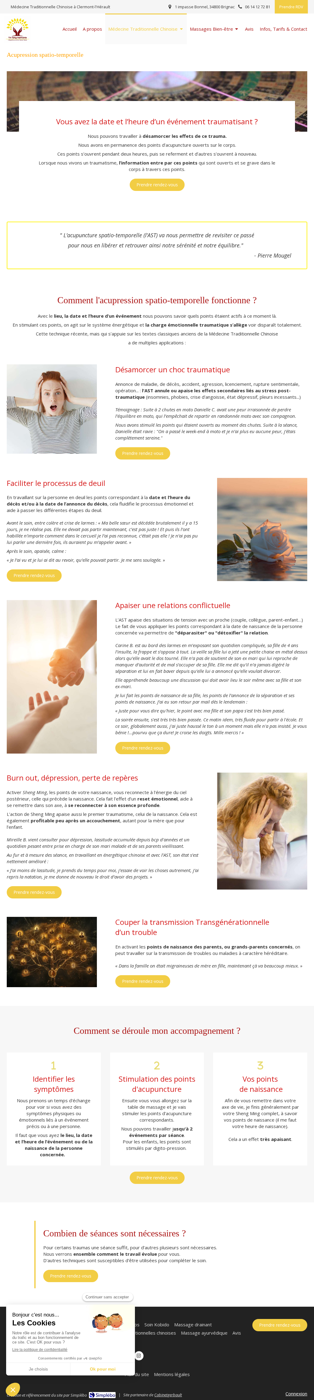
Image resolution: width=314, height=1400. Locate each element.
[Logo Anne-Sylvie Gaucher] (17, 41)
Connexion (296, 1393)
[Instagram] (139, 1355)
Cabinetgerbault (168, 1395)
